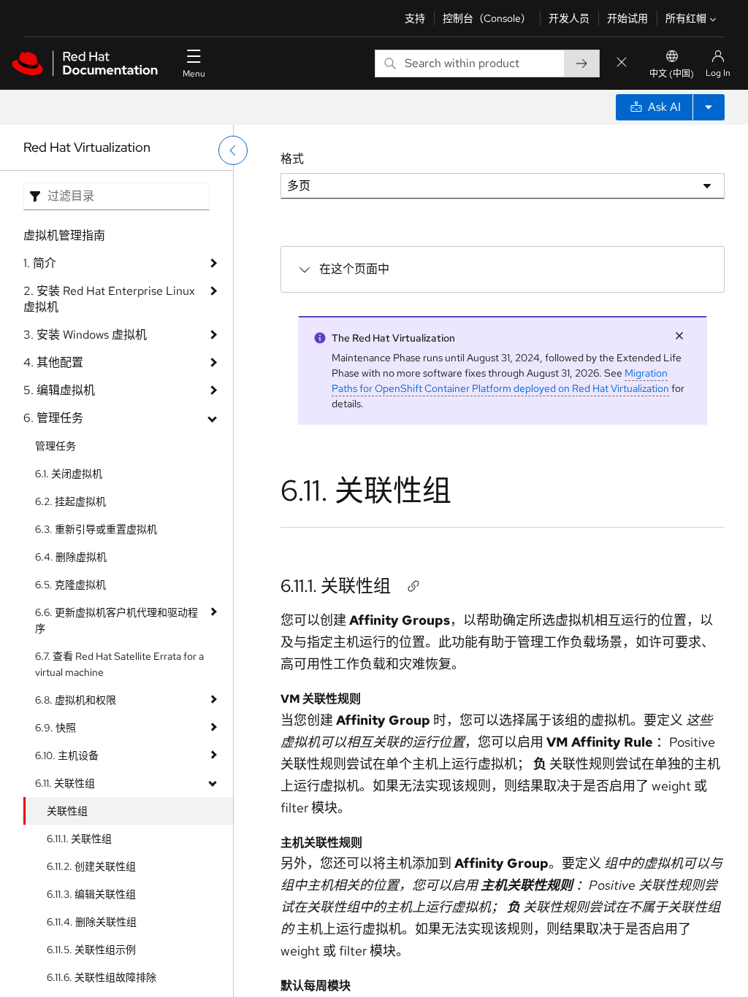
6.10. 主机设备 (67, 755)
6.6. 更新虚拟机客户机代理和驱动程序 (116, 620)
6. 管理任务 (53, 418)
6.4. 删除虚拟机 (71, 556)
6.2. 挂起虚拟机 (70, 501)
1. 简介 (39, 263)
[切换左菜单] (233, 150)
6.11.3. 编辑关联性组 (91, 894)
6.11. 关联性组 (65, 783)
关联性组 (67, 810)
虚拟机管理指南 (64, 235)
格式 (292, 158)
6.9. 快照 (55, 727)
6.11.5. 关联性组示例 (91, 949)
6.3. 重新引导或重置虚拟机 (96, 529)
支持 (415, 18)
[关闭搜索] (621, 63)
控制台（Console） (487, 18)
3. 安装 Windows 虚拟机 (85, 334)
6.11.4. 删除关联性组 (92, 921)
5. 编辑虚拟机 (59, 390)
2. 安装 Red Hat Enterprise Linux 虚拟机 (109, 299)
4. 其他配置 (53, 362)
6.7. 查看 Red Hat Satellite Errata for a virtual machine (119, 664)
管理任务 (55, 446)
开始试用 (627, 18)
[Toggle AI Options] (708, 107)
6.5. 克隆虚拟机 (70, 584)
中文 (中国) (671, 74)
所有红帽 (685, 18)
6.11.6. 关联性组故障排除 (101, 977)
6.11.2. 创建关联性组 (91, 866)
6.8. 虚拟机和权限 (75, 700)
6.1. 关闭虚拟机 (68, 473)
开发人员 (569, 18)
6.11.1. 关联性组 (79, 838)
